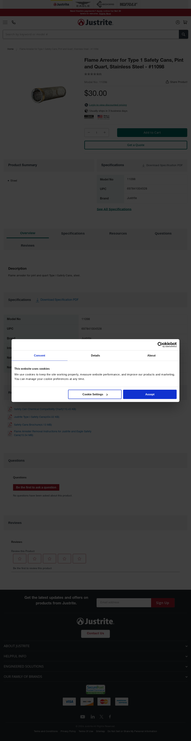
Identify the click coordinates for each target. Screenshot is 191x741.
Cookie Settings (92, 394)
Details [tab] (95, 355)
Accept (149, 394)
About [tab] (151, 355)
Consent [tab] (39, 355)
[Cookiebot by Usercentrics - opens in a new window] (160, 344)
